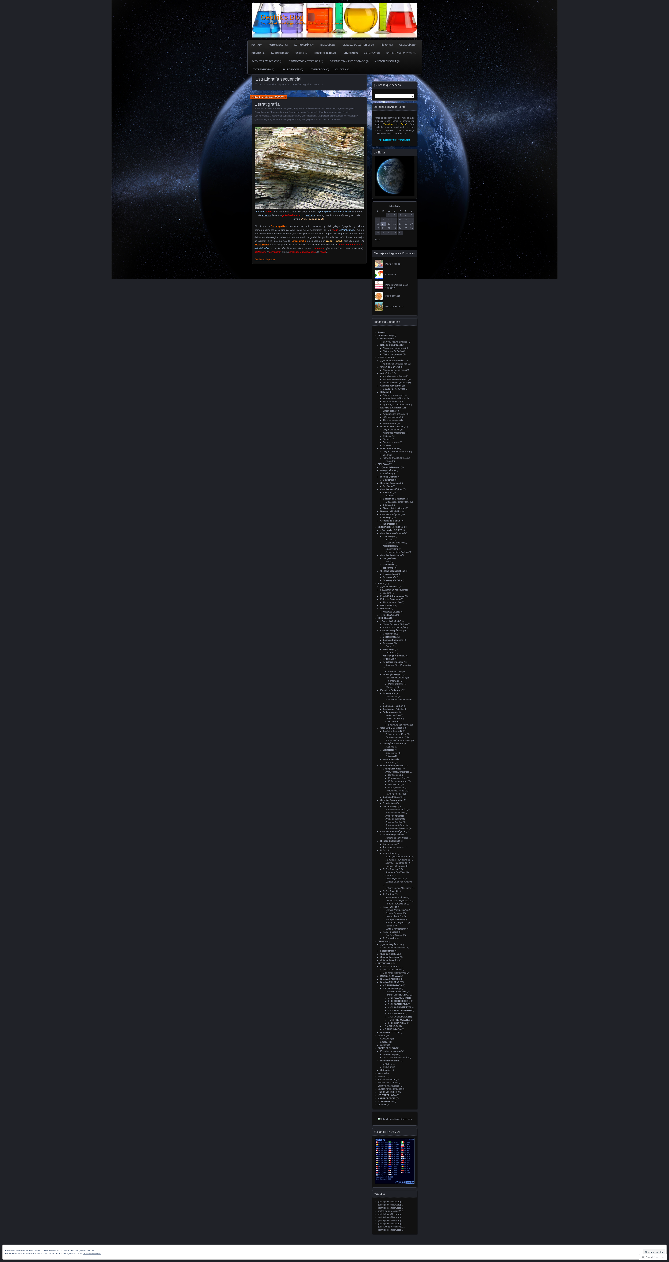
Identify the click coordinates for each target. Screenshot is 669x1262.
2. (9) (400, 1001)
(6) (349, 61)
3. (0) (399, 1004)
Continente (390, 274)
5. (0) (401, 1010)
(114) (408, 45)
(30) (392, 982)
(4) (257, 53)
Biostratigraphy (262, 112)
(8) (386, 392)
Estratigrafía (267, 104)
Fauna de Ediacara (394, 306)
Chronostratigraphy (279, 112)
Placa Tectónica (392, 264)
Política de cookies (92, 1253)
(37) (394, 769)
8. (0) (398, 1023)
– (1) (393, 1029)
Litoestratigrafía (309, 116)
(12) (388, 373)
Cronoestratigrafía (297, 112)
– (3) (400, 1020)
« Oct (377, 239)
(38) (394, 360)
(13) (390, 448)
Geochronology (262, 116)
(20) (278, 45)
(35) (394, 731)
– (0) (387, 61)
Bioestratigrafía (347, 108)
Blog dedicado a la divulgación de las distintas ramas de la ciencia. (301, 23)
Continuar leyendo (265, 259)
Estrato (346, 112)
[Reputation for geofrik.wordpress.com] (395, 1119)
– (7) (291, 69)
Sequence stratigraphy (283, 119)
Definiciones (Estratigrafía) (280, 108)
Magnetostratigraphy (347, 116)
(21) (397, 737)
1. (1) (399, 998)
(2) (397, 379)
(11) (392, 514)
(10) (387, 45)
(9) (395, 348)
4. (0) (401, 1007)
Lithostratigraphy (293, 116)
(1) (372, 53)
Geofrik (268, 97)
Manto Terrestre (392, 296)
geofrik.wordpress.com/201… (391, 1211)
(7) (393, 489)
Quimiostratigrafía (263, 119)
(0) (342, 69)
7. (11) (400, 1017)
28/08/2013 (280, 97)
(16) (325, 53)
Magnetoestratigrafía (327, 116)
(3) (391, 423)
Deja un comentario (331, 119)
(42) (280, 53)
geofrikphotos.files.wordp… (390, 1201)
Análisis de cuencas (314, 108)
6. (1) (397, 1013)
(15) (394, 426)
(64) (304, 45)
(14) (391, 546)
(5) (301, 53)
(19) (328, 45)
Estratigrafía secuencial (330, 112)
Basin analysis (332, 108)
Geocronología (277, 116)
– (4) (392, 1026)
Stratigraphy (307, 119)
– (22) (393, 988)
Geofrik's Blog (281, 17)
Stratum (317, 119)
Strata (297, 119)
